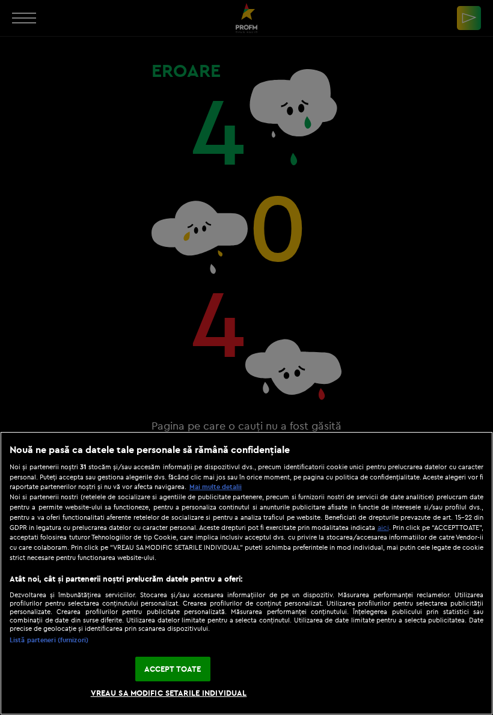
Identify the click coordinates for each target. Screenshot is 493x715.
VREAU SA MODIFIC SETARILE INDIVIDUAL (169, 693)
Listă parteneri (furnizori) (49, 640)
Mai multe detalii (215, 486)
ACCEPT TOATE (172, 669)
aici (383, 527)
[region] (246, 573)
